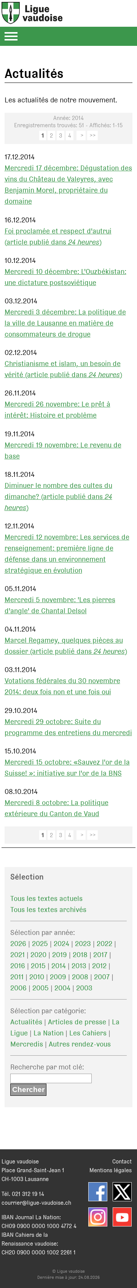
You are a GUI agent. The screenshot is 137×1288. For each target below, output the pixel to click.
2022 (104, 943)
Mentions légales (110, 1170)
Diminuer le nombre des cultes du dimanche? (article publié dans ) (58, 496)
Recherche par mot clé (46, 1067)
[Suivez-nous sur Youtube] (122, 1216)
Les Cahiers (88, 1033)
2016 (17, 965)
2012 (99, 965)
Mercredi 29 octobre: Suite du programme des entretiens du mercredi (68, 727)
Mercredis (26, 1044)
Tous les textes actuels (46, 898)
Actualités (26, 1021)
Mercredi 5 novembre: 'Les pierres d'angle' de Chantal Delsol (60, 605)
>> (92, 135)
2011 (17, 976)
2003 (84, 987)
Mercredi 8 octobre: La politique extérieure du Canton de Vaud (56, 808)
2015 (38, 965)
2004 (62, 987)
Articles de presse (77, 1021)
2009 (58, 976)
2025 (40, 943)
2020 (38, 954)
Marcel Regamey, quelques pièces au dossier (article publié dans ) (66, 646)
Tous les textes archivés (48, 909)
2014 (58, 965)
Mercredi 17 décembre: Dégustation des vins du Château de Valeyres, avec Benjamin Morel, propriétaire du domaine (68, 184)
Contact (122, 1161)
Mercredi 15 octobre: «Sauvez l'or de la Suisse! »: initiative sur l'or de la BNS (67, 768)
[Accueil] (32, 19)
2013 (79, 965)
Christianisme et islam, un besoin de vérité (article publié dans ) (63, 369)
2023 (83, 943)
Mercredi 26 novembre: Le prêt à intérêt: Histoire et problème (57, 410)
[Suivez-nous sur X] (122, 1191)
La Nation (48, 1033)
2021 (17, 954)
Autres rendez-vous (80, 1044)
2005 (40, 987)
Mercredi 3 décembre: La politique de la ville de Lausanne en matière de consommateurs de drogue (65, 323)
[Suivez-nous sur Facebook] (97, 1191)
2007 (102, 976)
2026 (18, 943)
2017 (100, 954)
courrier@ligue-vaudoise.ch (36, 1202)
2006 (18, 987)
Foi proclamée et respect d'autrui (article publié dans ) (58, 236)
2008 (80, 976)
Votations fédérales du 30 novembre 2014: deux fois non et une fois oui (62, 686)
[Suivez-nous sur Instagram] (97, 1216)
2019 (59, 954)
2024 (61, 943)
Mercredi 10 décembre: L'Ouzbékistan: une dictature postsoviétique (65, 277)
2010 (36, 976)
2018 (80, 954)
